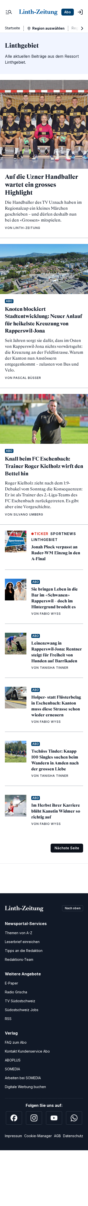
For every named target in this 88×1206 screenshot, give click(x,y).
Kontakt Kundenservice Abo (27, 1051)
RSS (8, 1019)
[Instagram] (34, 1118)
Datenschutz (73, 1136)
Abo (67, 12)
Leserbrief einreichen (22, 942)
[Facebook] (14, 1118)
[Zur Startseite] (38, 12)
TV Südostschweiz (20, 1001)
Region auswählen (48, 28)
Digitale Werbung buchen (25, 1087)
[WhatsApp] (74, 1118)
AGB (57, 1136)
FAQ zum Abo (16, 1042)
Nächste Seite (67, 848)
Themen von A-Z (18, 933)
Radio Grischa (16, 992)
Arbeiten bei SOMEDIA (23, 1078)
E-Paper (11, 983)
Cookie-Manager (38, 1136)
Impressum (13, 1136)
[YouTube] (54, 1118)
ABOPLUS (13, 1060)
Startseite (12, 28)
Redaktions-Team (19, 959)
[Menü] (9, 12)
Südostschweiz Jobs (21, 1010)
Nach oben (72, 908)
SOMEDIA (12, 1069)
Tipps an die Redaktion (24, 950)
